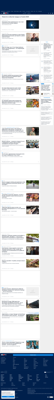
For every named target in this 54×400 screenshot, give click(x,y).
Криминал (25, 360)
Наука (25, 365)
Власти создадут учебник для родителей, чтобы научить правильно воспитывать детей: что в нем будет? (13, 183)
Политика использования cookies (32, 391)
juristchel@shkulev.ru (20, 390)
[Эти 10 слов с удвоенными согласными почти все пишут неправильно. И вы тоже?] (32, 156)
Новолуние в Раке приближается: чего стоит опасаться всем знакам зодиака (13, 22)
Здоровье (14, 368)
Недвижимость (3, 11)
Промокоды (40, 11)
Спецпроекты (45, 365)
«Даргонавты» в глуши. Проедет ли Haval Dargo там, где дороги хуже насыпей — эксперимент (13, 315)
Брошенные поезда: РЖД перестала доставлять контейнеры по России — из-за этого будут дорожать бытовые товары (12, 302)
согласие (4, 394)
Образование (26, 368)
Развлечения (36, 365)
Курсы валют (28, 11)
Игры (36, 11)
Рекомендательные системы (31, 392)
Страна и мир (45, 361)
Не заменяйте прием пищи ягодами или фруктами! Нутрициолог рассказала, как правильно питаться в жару (12, 102)
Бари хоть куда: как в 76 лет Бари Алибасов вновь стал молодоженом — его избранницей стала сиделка (13, 48)
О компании (2, 361)
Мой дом (25, 364)
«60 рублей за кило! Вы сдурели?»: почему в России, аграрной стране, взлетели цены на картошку (12, 196)
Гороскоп (23, 11)
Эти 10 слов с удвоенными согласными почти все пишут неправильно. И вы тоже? (13, 154)
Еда (13, 365)
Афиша (20, 11)
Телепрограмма (16, 11)
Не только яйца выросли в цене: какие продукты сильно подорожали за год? (11, 88)
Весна (14, 361)
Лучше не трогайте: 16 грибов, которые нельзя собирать (13, 261)
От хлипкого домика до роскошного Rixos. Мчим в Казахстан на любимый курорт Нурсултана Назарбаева (12, 76)
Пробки (32, 11)
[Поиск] (49, 13)
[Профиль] (53, 13)
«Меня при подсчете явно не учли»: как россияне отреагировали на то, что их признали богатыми (13, 208)
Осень (34, 360)
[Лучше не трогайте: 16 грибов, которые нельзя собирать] (32, 263)
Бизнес (14, 360)
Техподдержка (3, 360)
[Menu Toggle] (1, 13)
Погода (12, 11)
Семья (35, 368)
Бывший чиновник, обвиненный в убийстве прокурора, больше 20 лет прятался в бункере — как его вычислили (13, 290)
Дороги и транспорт (16, 364)
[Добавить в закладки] (38, 29)
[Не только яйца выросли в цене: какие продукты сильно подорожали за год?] (32, 90)
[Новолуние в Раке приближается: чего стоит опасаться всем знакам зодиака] (32, 24)
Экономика (45, 364)
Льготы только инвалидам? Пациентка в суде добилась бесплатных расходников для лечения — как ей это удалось (13, 343)
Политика (35, 361)
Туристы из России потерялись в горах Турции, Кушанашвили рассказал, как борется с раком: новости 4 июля (13, 36)
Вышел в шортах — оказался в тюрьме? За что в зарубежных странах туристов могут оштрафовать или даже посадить (13, 142)
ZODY (34, 11)
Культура (25, 361)
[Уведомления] (51, 13)
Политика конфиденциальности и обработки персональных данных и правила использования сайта (40, 393)
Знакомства (8, 11)
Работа (35, 364)
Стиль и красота (45, 360)
